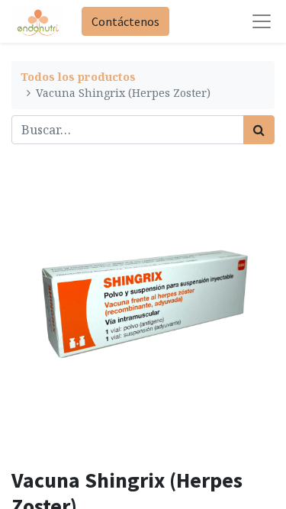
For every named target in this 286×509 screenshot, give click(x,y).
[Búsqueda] (259, 129)
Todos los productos (78, 76)
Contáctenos (125, 21)
